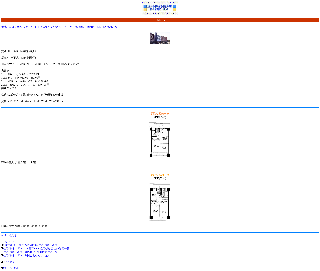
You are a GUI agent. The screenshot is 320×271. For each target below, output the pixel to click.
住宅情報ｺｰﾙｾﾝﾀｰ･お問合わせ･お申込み (26, 255)
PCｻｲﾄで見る (9, 235)
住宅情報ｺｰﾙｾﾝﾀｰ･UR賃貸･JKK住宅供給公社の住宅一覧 (36, 248)
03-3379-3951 (10, 267)
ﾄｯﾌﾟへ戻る (8, 262)
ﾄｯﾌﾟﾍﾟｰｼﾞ (9, 241)
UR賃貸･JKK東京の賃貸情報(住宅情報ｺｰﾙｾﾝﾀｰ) (31, 245)
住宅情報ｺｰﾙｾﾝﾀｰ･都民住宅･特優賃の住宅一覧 (30, 252)
